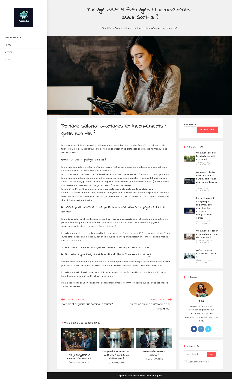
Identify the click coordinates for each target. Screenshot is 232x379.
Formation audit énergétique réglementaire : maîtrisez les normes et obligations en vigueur (205, 208)
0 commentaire (203, 165)
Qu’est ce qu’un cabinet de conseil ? (206, 253)
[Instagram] (201, 329)
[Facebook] (194, 329)
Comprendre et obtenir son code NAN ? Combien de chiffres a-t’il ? (116, 355)
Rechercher (190, 124)
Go (211, 354)
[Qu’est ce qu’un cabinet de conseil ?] (189, 256)
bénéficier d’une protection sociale (127, 148)
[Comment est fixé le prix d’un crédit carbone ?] (189, 159)
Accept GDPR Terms (198, 361)
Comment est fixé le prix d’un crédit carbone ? (206, 156)
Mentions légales (154, 375)
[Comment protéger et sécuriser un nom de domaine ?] (189, 237)
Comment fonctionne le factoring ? (153, 353)
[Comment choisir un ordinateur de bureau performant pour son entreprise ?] (189, 181)
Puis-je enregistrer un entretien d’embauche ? (79, 356)
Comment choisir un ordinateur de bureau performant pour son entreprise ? (207, 179)
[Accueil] (103, 28)
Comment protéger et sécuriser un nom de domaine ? (207, 234)
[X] (208, 329)
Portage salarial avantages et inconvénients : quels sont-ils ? (146, 28)
